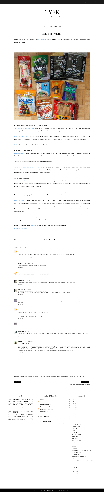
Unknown (20, 272)
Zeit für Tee (29, 419)
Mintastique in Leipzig (76, 452)
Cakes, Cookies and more (46, 406)
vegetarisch (12, 419)
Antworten (20, 259)
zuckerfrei (25, 420)
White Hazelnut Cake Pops (78, 462)
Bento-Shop (74, 458)
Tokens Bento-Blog (29, 156)
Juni (74, 467)
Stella (19, 251)
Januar (74, 478)
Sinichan (20, 280)
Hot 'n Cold (74, 465)
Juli (74, 432)
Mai (74, 469)
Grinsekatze (21, 331)
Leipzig (10, 409)
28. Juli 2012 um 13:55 (27, 251)
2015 (73, 414)
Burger (31, 399)
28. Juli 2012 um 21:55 (28, 299)
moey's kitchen (44, 402)
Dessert (26, 401)
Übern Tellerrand (14, 418)
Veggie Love (43, 418)
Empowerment (19, 403)
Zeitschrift (11, 421)
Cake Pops (12, 401)
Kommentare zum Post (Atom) (83, 384)
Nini (19, 289)
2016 (73, 411)
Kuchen (24, 408)
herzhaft (30, 406)
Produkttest (24, 412)
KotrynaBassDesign (63, 490)
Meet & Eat (74, 448)
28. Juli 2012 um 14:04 (28, 263)
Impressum (64, 2)
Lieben (25, 410)
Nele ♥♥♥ (20, 299)
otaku (31, 411)
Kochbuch (19, 408)
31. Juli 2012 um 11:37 (28, 341)
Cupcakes (19, 401)
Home (18, 2)
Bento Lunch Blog (44, 416)
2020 (73, 403)
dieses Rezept (44, 161)
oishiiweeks (26, 411)
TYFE (52, 12)
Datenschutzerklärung (51, 376)
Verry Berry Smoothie (76, 440)
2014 (73, 416)
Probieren (16, 412)
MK (19, 309)
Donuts (10, 403)
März (74, 473)
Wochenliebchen (21, 419)
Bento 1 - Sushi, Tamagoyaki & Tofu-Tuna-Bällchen (81, 445)
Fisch (25, 403)
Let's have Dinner (17, 409)
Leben (30, 408)
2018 (73, 407)
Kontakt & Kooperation (31, 2)
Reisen (31, 412)
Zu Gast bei (18, 421)
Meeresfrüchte (17, 411)
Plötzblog (42, 399)
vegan (31, 418)
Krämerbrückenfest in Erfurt (78, 454)
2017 (73, 409)
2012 (73, 420)
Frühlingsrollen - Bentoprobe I (79, 456)
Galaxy (22, 404)
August (74, 430)
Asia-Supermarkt (75, 436)
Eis (14, 403)
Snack (18, 416)
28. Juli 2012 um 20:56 (26, 289)
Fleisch (30, 403)
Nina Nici (20, 341)
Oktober (75, 426)
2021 (73, 401)
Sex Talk (10, 416)
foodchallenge (12, 404)
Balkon (23, 399)
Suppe (27, 416)
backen (17, 399)
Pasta (10, 412)
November (75, 424)
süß (31, 416)
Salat (22, 414)
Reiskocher (11, 414)
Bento (27, 399)
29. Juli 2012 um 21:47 (30, 331)
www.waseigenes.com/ (46, 404)
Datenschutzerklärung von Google (68, 376)
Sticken (23, 416)
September (75, 428)
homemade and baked (45, 421)
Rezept (17, 414)
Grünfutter (12, 406)
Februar (75, 475)
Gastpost (30, 404)
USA (25, 418)
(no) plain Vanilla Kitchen (46, 409)
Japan (10, 408)
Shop (14, 416)
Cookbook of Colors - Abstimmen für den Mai (82, 460)
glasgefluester (43, 411)
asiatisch (11, 399)
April (74, 471)
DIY (32, 401)
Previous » (85, 381)
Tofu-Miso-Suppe (76, 442)
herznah (42, 414)
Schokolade (29, 414)
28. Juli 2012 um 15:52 (28, 272)
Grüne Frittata (75, 438)
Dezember (75, 422)
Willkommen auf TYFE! (50, 2)
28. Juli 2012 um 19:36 (28, 280)
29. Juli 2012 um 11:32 (28, 323)
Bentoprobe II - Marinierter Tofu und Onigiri (81, 450)
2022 (73, 399)
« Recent (17, 381)
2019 (73, 405)
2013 (73, 418)
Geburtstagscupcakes (76, 434)
